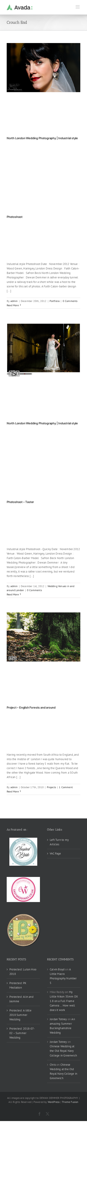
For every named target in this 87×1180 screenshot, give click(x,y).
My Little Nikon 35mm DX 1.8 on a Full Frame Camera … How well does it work (64, 1001)
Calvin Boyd (57, 969)
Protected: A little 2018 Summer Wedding (20, 1015)
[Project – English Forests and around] (43, 637)
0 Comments (70, 301)
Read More (13, 305)
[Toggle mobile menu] (78, 6)
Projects (51, 787)
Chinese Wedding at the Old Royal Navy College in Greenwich (63, 1050)
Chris (53, 1065)
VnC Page (55, 853)
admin (14, 301)
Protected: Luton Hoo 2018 (22, 971)
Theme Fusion (70, 1102)
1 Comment (66, 787)
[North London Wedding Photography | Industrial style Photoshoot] (43, 67)
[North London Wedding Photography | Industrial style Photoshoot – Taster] (43, 350)
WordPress (54, 1102)
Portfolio (55, 301)
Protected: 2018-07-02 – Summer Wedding (22, 1033)
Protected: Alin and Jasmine (21, 999)
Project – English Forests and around (31, 707)
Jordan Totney (58, 1019)
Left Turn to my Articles (59, 842)
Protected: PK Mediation (18, 985)
